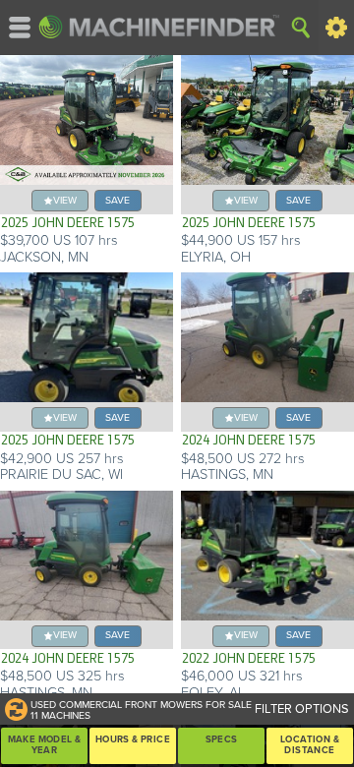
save (117, 200)
